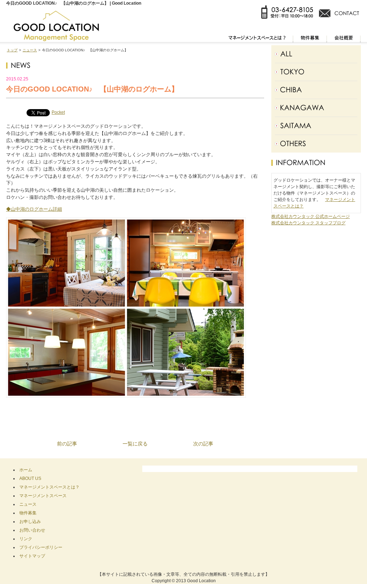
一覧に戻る (135, 444)
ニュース (30, 50)
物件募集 (28, 512)
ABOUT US (30, 478)
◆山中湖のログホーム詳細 (34, 209)
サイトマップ (32, 556)
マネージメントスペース (43, 495)
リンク (25, 538)
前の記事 (67, 444)
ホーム (25, 469)
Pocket (58, 112)
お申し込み (30, 521)
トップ (12, 50)
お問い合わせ (32, 530)
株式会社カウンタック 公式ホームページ (310, 216)
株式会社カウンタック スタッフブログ (308, 222)
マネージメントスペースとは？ (49, 487)
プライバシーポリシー (40, 547)
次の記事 (203, 444)
